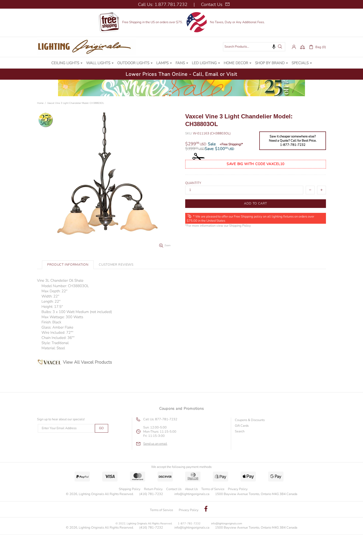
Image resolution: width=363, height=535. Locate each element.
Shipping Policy (240, 226)
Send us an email (155, 444)
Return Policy (153, 489)
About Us (191, 489)
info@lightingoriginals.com (226, 523)
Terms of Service (212, 489)
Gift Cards (242, 426)
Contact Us (174, 489)
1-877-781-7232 (189, 523)
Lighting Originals (86, 46)
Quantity (193, 183)
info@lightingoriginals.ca (191, 494)
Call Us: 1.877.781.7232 (162, 4)
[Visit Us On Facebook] (205, 509)
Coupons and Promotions (181, 408)
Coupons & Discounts (250, 420)
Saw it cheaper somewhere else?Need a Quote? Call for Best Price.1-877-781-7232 (293, 140)
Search (239, 431)
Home (40, 103)
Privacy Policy (238, 489)
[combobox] (254, 46)
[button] (274, 46)
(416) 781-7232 (151, 494)
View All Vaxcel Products (87, 362)
